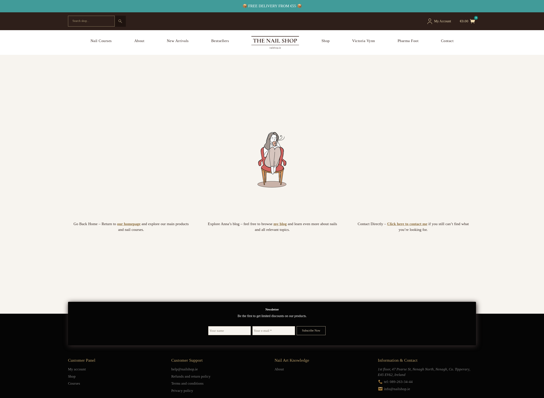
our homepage (128, 224)
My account (77, 369)
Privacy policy (182, 391)
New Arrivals (178, 41)
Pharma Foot (408, 41)
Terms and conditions (187, 383)
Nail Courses (101, 41)
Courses (74, 383)
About (139, 41)
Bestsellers (220, 41)
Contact (447, 41)
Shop (326, 41)
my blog (280, 224)
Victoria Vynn (363, 41)
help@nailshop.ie (184, 369)
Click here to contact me (407, 224)
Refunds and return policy (191, 376)
